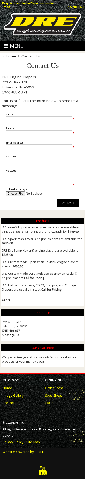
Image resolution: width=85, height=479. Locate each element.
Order (6, 300)
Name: (10, 114)
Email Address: (15, 142)
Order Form (54, 388)
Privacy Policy (13, 442)
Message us (10, 335)
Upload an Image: (17, 189)
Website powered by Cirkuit (23, 451)
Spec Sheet (53, 395)
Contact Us (11, 403)
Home (7, 388)
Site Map (33, 442)
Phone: (10, 128)
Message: (11, 170)
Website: (11, 156)
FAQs (49, 403)
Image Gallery (13, 395)
